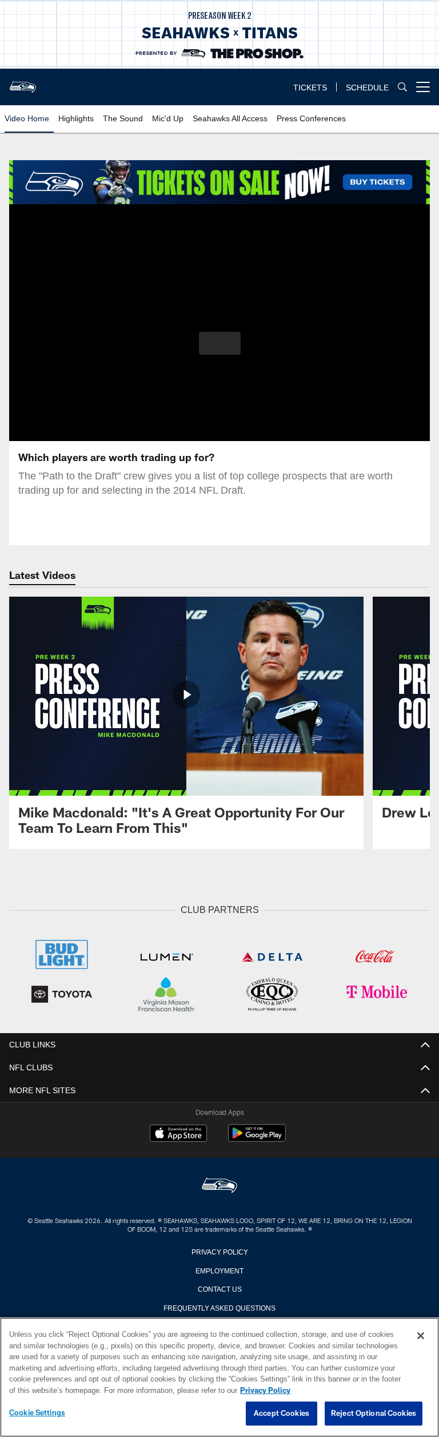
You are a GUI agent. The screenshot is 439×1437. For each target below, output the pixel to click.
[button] (220, 343)
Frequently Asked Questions (219, 1306)
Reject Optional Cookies (373, 1413)
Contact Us (219, 1287)
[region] (219, 1377)
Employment (219, 1269)
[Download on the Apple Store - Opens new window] (178, 1133)
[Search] (402, 87)
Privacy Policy (219, 1250)
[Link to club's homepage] (23, 82)
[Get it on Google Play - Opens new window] (256, 1138)
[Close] (420, 1336)
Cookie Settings (37, 1413)
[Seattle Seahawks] (219, 1185)
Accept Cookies (281, 1413)
